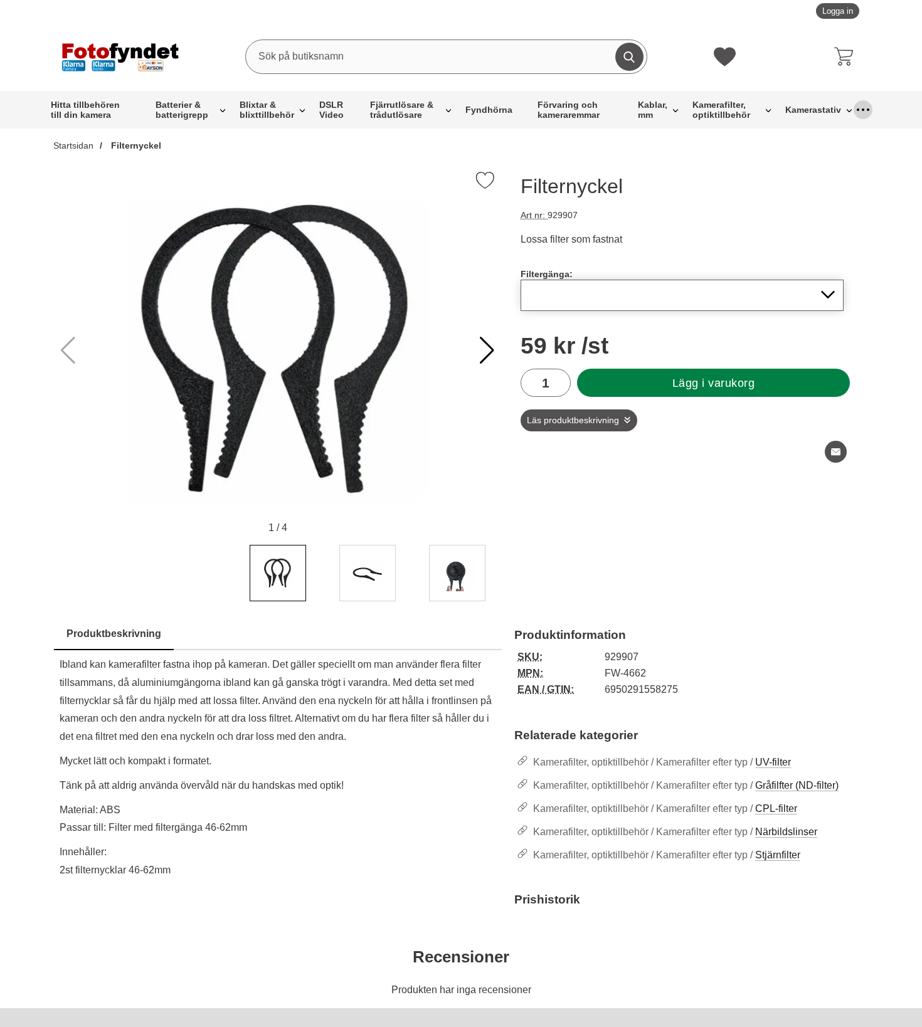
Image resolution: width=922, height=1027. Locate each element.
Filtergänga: (547, 274)
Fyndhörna (488, 110)
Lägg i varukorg (713, 383)
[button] (487, 350)
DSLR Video (331, 110)
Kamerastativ (813, 110)
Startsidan (73, 145)
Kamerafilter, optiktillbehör (721, 110)
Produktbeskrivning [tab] (113, 633)
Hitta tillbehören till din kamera (85, 110)
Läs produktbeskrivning (573, 420)
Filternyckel (135, 145)
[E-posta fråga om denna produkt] (836, 452)
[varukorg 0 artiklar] (846, 56)
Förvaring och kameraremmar (569, 110)
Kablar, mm (652, 110)
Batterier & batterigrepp (182, 110)
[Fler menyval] (863, 109)
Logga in (837, 11)
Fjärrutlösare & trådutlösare (401, 110)
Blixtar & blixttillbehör (267, 110)
